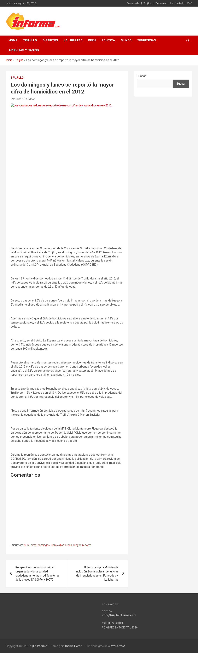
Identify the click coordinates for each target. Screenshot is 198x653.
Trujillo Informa (37, 646)
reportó (86, 545)
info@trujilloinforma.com (119, 615)
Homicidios (57, 545)
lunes (68, 545)
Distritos (50, 40)
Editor (31, 99)
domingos (44, 545)
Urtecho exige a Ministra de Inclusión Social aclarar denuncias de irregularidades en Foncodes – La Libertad (97, 573)
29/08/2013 (18, 99)
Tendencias (146, 40)
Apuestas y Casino (24, 50)
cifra (33, 545)
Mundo (126, 40)
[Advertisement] (67, 210)
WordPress (118, 646)
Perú (189, 3)
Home (13, 40)
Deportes (160, 3)
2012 (26, 545)
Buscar (141, 76)
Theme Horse (73, 646)
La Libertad (176, 3)
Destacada (133, 3)
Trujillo (147, 3)
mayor (77, 545)
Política (108, 40)
